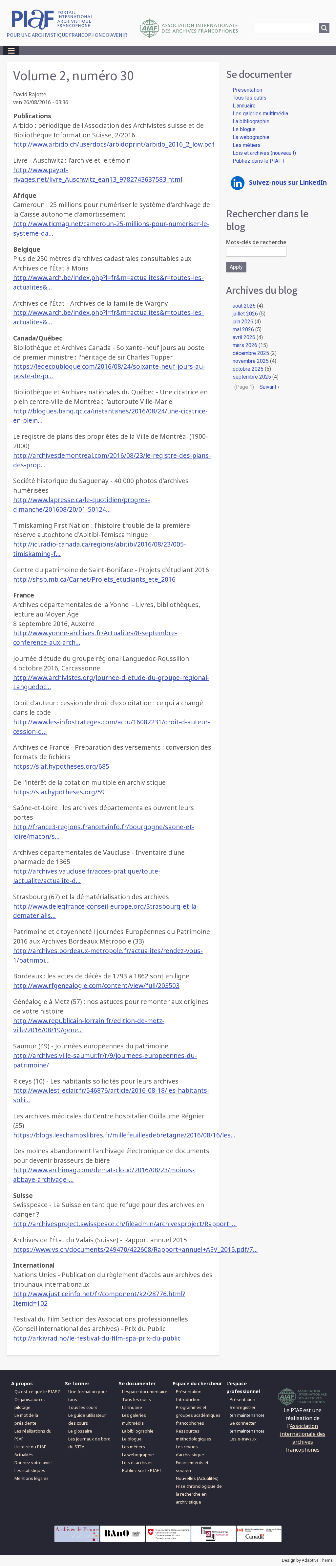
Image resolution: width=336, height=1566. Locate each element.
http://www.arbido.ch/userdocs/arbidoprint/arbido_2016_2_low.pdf (114, 144)
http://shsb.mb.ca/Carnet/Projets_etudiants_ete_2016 (94, 579)
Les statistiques (29, 1470)
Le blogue (244, 129)
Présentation (247, 90)
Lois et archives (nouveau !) (264, 153)
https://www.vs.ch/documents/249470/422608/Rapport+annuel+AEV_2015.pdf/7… (135, 1249)
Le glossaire (80, 1431)
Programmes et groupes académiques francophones (198, 1415)
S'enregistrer (243, 1407)
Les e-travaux (243, 1439)
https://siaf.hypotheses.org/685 (61, 766)
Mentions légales (31, 1478)
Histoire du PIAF (30, 1447)
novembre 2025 (251, 361)
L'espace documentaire (144, 1391)
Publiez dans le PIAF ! (258, 161)
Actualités (23, 1455)
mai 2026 (243, 329)
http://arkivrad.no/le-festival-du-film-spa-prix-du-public (96, 1338)
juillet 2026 (245, 314)
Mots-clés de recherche (256, 242)
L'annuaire (244, 106)
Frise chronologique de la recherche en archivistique (199, 1494)
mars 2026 (245, 345)
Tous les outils (249, 98)
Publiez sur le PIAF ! (141, 1470)
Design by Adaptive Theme (307, 1560)
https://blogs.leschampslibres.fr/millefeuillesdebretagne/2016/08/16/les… (124, 1135)
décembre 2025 (251, 353)
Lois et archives (137, 1462)
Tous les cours (82, 1407)
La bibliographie (251, 121)
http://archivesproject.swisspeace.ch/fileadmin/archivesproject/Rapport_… (125, 1223)
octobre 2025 (248, 369)
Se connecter (243, 1423)
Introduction (188, 1399)
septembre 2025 (252, 377)
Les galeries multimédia (260, 113)
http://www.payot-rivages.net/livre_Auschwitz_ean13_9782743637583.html (97, 174)
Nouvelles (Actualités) (197, 1478)
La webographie (251, 137)
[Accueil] (55, 19)
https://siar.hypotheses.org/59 (59, 791)
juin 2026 (243, 321)
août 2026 (244, 306)
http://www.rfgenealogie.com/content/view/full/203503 (96, 985)
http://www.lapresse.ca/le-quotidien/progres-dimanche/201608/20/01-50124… (81, 504)
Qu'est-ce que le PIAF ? (37, 1391)
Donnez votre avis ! (33, 1462)
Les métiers (247, 145)
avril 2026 (244, 337)
